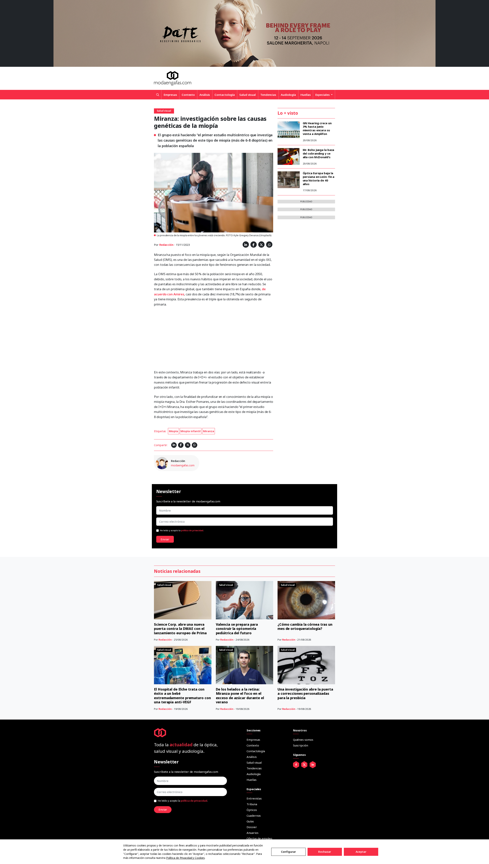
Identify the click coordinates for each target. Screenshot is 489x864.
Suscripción (300, 745)
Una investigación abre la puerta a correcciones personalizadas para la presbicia (305, 693)
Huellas (305, 95)
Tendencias (268, 95)
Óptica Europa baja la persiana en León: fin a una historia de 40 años (318, 178)
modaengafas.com (182, 465)
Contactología (225, 95)
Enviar (165, 539)
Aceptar (361, 852)
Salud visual (247, 95)
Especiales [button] (322, 95)
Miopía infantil (191, 431)
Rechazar (324, 852)
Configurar (288, 852)
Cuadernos (254, 815)
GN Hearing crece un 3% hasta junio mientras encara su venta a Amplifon (317, 128)
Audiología (288, 95)
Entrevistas (254, 798)
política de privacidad (192, 530)
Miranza (208, 431)
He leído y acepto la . (182, 530)
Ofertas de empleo (259, 838)
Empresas (170, 95)
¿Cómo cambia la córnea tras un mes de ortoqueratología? (305, 626)
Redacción (166, 245)
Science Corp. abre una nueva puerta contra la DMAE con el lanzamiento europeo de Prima (180, 628)
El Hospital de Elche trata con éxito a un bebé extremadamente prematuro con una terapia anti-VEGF (182, 695)
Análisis (204, 95)
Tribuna (252, 804)
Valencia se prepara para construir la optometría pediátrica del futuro (237, 628)
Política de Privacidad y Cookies (185, 858)
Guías (250, 821)
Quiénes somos (303, 739)
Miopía (173, 431)
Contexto (188, 95)
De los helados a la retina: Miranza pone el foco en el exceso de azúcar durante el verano (240, 695)
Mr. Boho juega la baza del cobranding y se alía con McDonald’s (318, 153)
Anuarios (252, 833)
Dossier (252, 827)
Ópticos (252, 810)
